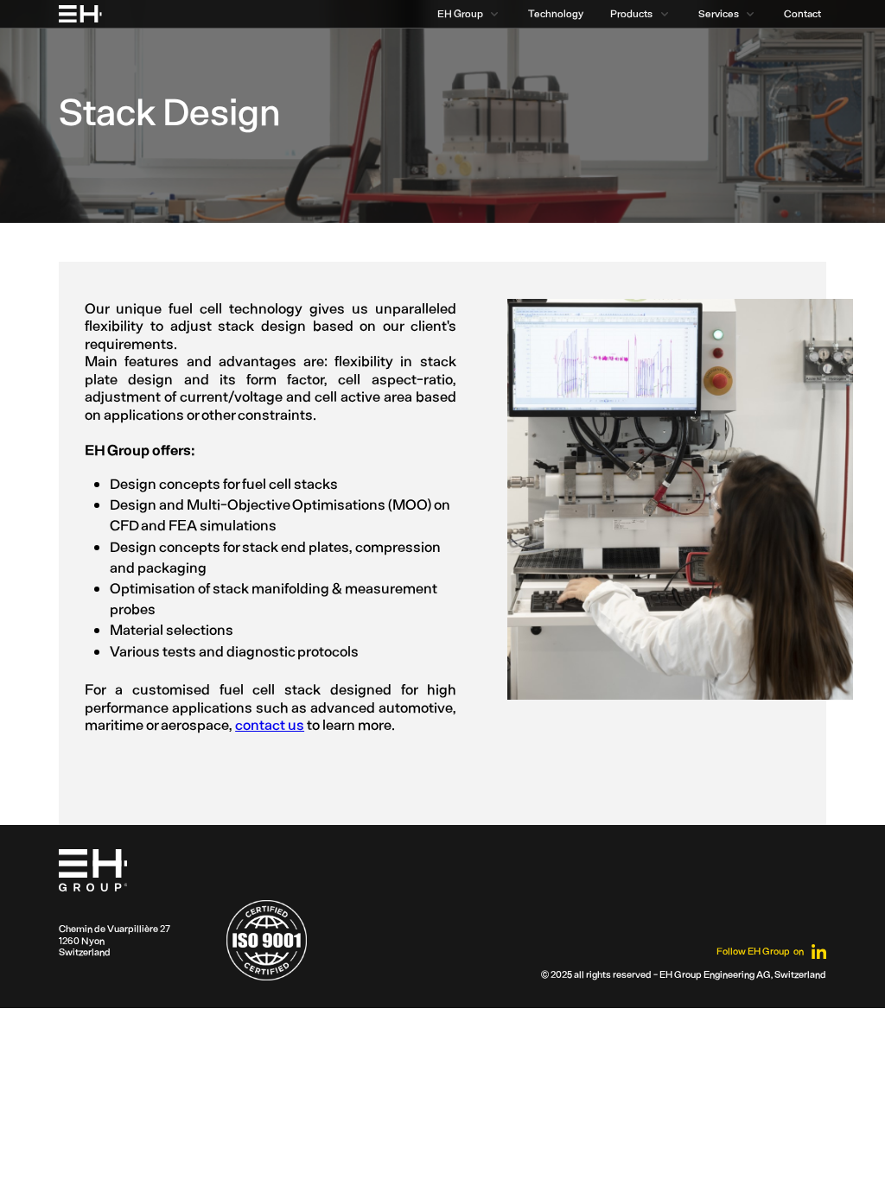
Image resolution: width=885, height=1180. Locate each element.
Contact (802, 13)
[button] (466, 14)
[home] (80, 14)
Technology (555, 13)
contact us (269, 724)
